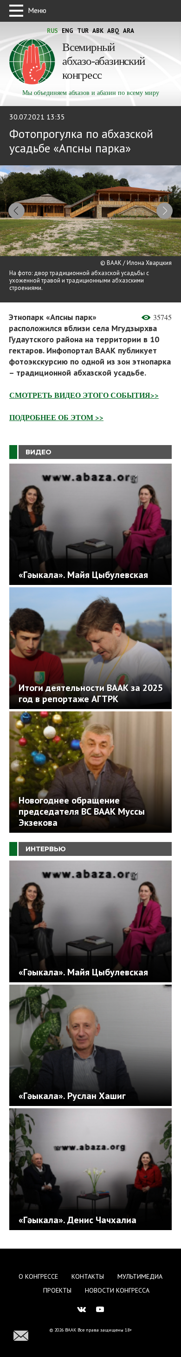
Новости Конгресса (117, 1290)
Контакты (87, 1276)
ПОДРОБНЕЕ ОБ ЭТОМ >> (56, 417)
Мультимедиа (139, 1276)
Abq (113, 30)
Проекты (57, 1290)
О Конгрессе (38, 1276)
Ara (128, 30)
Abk (97, 30)
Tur (83, 30)
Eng (67, 30)
